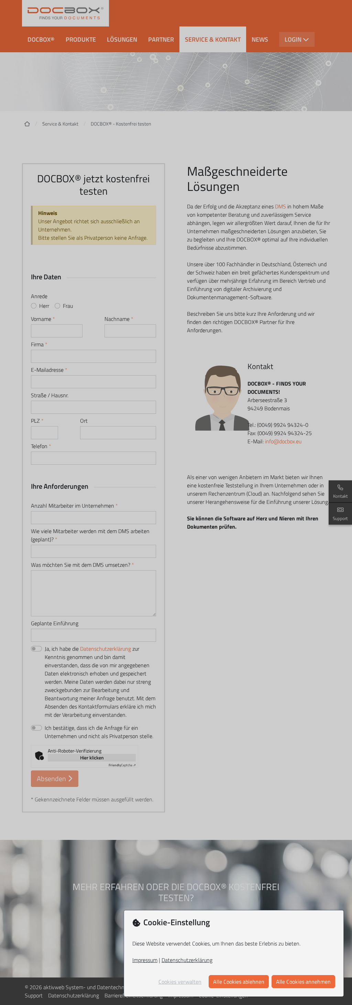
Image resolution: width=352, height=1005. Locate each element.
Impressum (144, 960)
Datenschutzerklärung (187, 960)
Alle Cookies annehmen (303, 981)
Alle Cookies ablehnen (238, 981)
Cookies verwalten (179, 981)
